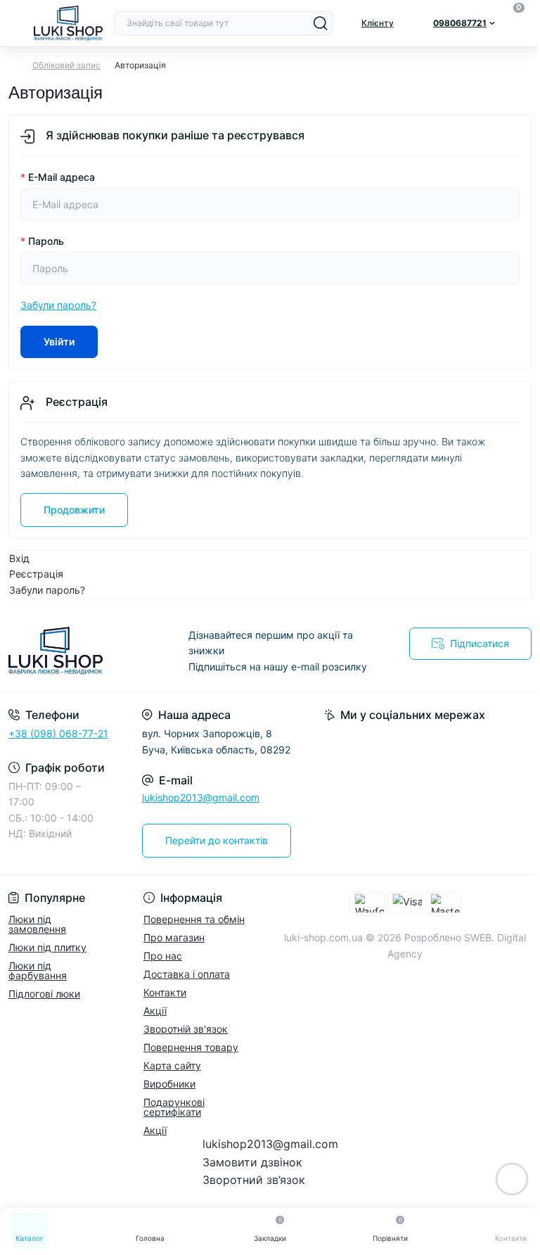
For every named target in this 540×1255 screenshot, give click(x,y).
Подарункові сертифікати (174, 1107)
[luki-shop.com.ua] (90, 651)
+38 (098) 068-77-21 (58, 733)
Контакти (164, 992)
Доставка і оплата (186, 974)
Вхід (19, 558)
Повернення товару (190, 1047)
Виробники (169, 1084)
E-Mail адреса (57, 177)
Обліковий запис (66, 65)
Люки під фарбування (37, 970)
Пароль (42, 241)
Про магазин (174, 937)
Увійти (59, 342)
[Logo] (68, 23)
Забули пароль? (58, 305)
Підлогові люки (44, 994)
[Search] (321, 23)
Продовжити (74, 510)
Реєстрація (36, 574)
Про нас (162, 956)
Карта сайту (172, 1065)
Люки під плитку (47, 947)
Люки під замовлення (37, 924)
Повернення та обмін (194, 919)
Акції (155, 1011)
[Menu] (15, 23)
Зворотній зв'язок (185, 1029)
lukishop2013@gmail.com (200, 797)
